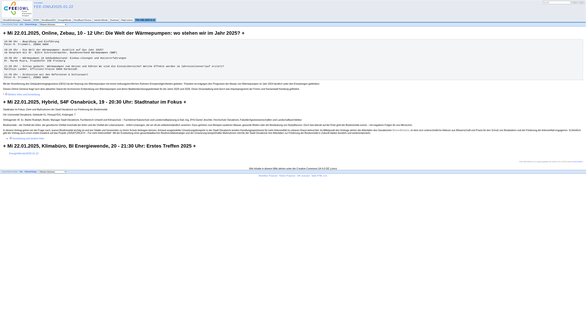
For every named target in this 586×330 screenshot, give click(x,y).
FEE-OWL (43, 7)
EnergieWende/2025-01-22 (24, 153)
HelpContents (127, 20)
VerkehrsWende (101, 20)
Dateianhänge (31, 24)
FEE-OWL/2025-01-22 (145, 20)
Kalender (27, 20)
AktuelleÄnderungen (12, 20)
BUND (36, 20)
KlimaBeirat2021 (48, 20)
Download (114, 20)
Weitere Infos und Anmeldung (24, 94)
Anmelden (38, 3)
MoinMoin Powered (268, 175)
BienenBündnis (400, 130)
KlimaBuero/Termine (82, 20)
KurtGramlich (577, 162)
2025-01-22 (63, 7)
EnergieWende (64, 20)
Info (21, 24)
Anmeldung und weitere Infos (28, 138)
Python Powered (287, 175)
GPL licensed (303, 175)
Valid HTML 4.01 (319, 175)
